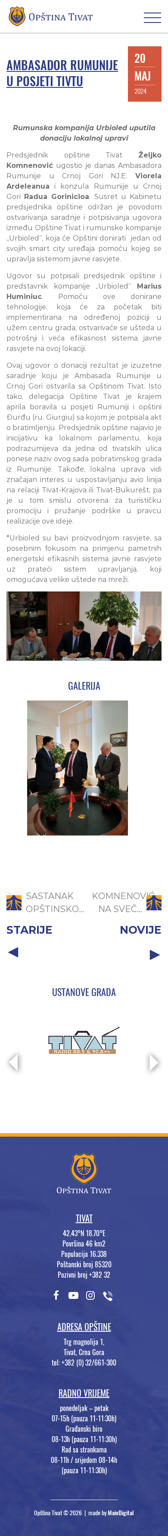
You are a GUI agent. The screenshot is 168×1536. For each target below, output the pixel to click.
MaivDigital (121, 1513)
